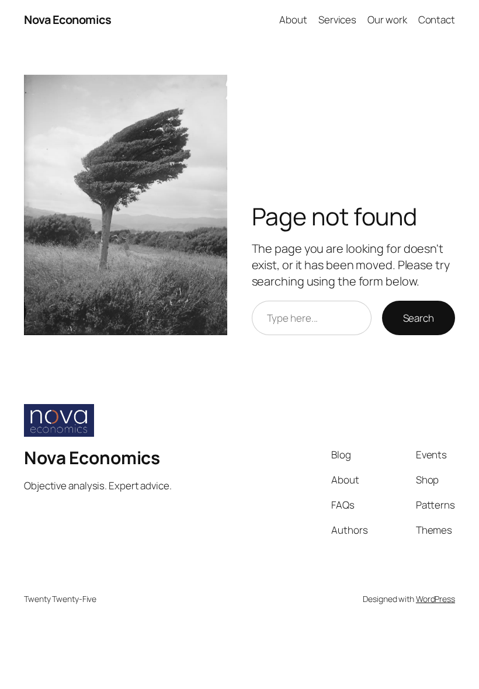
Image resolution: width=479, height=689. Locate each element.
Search (418, 318)
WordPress (435, 598)
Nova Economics (67, 19)
